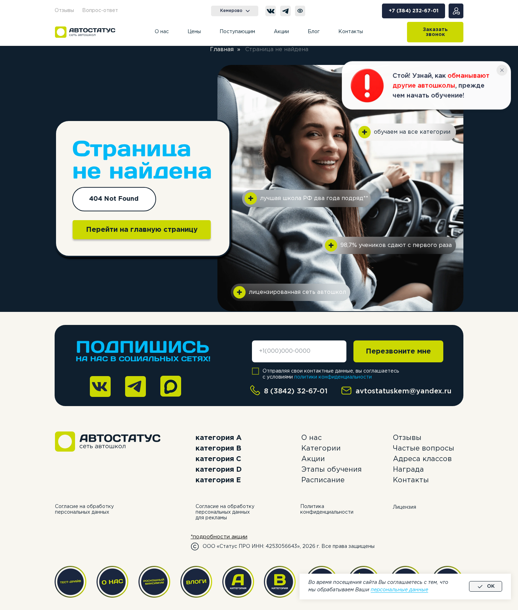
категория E (218, 480)
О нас (311, 438)
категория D (219, 469)
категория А (219, 438)
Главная (222, 49)
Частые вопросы (423, 448)
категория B (218, 448)
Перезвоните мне (398, 351)
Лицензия (404, 507)
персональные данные (399, 590)
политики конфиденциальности (333, 377)
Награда (408, 469)
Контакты (411, 480)
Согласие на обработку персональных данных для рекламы (225, 512)
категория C (218, 459)
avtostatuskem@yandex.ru (403, 391)
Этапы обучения (331, 469)
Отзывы (407, 438)
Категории (321, 448)
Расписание (323, 480)
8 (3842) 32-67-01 (295, 391)
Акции (313, 459)
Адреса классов (422, 459)
